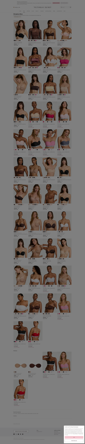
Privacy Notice (75, 433)
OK (74, 437)
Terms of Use (81, 433)
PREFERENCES (74, 440)
